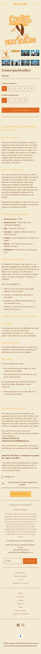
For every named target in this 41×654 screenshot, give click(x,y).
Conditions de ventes (20, 583)
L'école (20, 593)
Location (21, 600)
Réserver (20, 603)
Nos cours (20, 597)
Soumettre (30, 561)
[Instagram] (23, 625)
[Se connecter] (33, 4)
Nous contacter (20, 610)
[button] (20, 494)
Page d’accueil (20, 572)
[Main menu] (3, 4)
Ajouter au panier (20, 110)
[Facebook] (18, 625)
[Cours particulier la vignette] (6, 54)
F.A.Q (20, 579)
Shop (20, 607)
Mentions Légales (20, 576)
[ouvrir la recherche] (6, 4)
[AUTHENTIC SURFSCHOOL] (20, 3)
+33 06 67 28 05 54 (20, 614)
